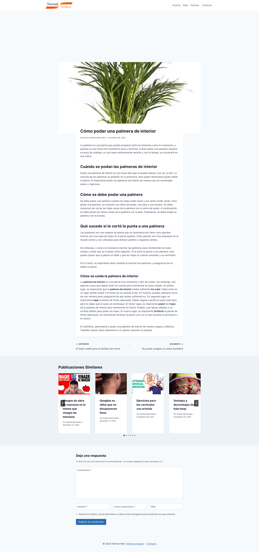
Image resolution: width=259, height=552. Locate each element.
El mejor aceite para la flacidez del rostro (98, 346)
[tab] (124, 435)
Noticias (194, 5)
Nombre (82, 506)
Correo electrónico (125, 506)
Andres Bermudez (73, 422)
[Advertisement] (129, 31)
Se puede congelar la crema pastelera (162, 346)
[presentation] (74, 383)
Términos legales (135, 543)
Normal (176, 5)
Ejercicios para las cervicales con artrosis (146, 404)
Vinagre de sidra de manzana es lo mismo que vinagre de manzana (74, 408)
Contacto (207, 5)
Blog (185, 5)
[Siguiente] (196, 403)
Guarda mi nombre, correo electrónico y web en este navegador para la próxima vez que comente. (127, 514)
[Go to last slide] (63, 403)
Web (153, 506)
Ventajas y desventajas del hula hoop (183, 404)
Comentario (84, 470)
